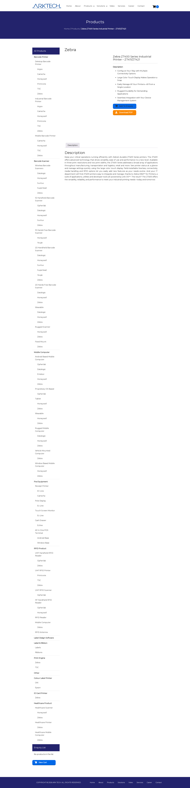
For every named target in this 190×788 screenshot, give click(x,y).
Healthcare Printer (43, 722)
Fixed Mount (40, 342)
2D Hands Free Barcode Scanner (45, 286)
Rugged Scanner (42, 327)
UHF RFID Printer (43, 570)
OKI (36, 683)
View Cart (43, 762)
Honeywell (42, 79)
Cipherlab (41, 206)
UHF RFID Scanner (43, 590)
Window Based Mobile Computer (45, 464)
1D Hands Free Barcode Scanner (45, 231)
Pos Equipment (41, 482)
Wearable (39, 307)
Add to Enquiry (126, 106)
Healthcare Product (43, 703)
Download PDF (126, 112)
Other (36, 673)
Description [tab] (73, 145)
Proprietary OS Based (44, 389)
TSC (39, 89)
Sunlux (40, 183)
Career (149, 782)
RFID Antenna (41, 632)
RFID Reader (40, 617)
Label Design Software (44, 638)
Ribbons (38, 652)
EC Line (40, 491)
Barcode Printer (41, 57)
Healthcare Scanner (44, 708)
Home (92, 782)
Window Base (43, 543)
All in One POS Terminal (41, 531)
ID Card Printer (40, 693)
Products (110, 782)
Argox (40, 69)
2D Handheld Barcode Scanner (45, 249)
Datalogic (41, 173)
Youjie (40, 243)
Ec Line (40, 506)
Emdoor (40, 374)
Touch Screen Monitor (45, 511)
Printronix (41, 84)
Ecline (40, 525)
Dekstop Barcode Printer (42, 62)
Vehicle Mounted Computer (42, 452)
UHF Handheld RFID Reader (44, 554)
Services (140, 782)
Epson (38, 688)
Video (131, 782)
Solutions (121, 782)
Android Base (43, 538)
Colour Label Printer (43, 678)
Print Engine (39, 658)
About (101, 782)
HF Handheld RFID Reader (43, 601)
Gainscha (41, 74)
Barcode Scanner (41, 161)
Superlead (42, 188)
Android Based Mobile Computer (44, 358)
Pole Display (40, 501)
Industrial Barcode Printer (43, 100)
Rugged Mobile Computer (42, 429)
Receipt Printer (42, 486)
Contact (159, 782)
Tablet (38, 399)
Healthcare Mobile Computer (43, 733)
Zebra (39, 94)
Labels (38, 648)
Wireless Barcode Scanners (42, 166)
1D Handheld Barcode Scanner (44, 199)
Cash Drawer (40, 520)
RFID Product (40, 548)
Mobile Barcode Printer (45, 136)
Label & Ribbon (40, 643)
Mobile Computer (42, 352)
